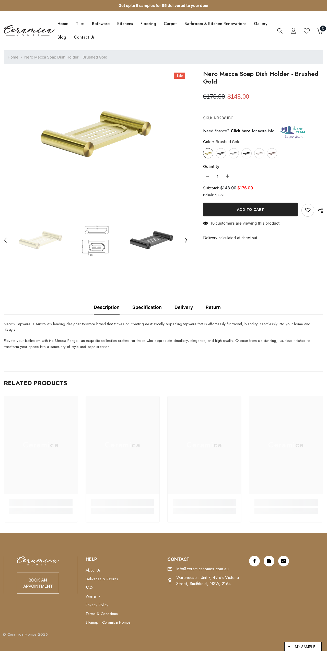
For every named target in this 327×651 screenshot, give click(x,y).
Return (213, 307)
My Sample (305, 646)
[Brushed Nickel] (234, 153)
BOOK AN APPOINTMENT (38, 583)
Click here (241, 131)
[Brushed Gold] (208, 153)
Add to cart (250, 209)
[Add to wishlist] (307, 210)
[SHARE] (318, 210)
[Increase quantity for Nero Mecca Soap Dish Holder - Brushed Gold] (227, 176)
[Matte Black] (246, 153)
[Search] (280, 31)
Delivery (183, 307)
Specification (147, 307)
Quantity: (211, 166)
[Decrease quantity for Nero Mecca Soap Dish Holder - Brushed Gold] (207, 176)
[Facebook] (254, 561)
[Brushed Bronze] (272, 153)
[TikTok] (283, 561)
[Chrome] (259, 153)
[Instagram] (269, 561)
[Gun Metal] (221, 153)
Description (107, 307)
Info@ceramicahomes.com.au (202, 569)
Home (13, 57)
